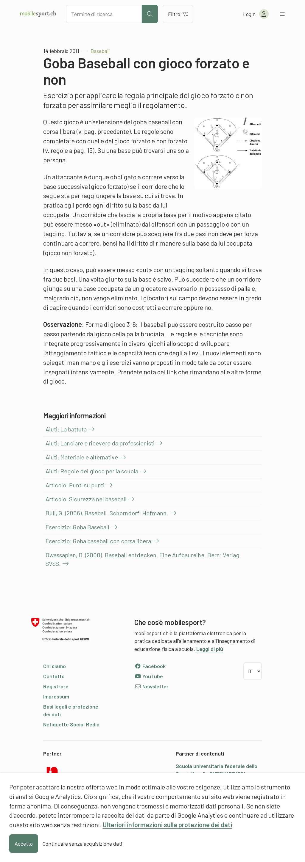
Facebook (153, 666)
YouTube (152, 676)
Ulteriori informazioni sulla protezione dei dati (167, 824)
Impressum (56, 696)
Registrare (56, 686)
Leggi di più (209, 649)
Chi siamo (54, 666)
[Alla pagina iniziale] (38, 14)
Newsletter (155, 686)
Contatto (54, 676)
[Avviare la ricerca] (150, 14)
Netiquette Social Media (71, 724)
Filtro (174, 14)
